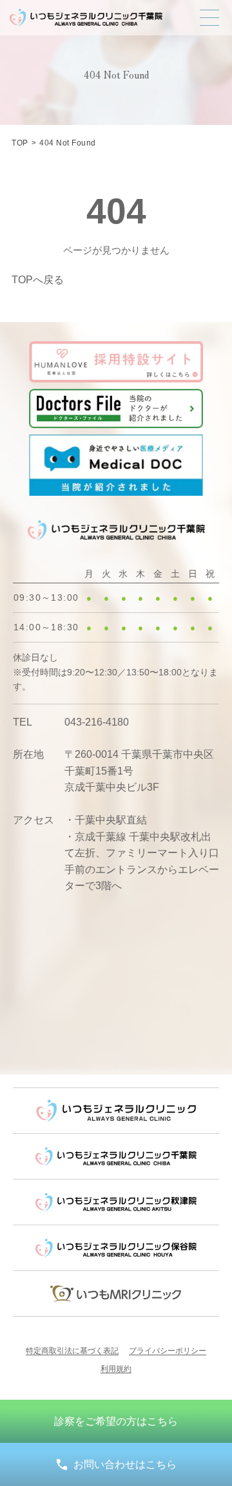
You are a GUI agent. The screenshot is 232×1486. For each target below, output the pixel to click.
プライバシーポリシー (167, 1350)
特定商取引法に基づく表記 (72, 1350)
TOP (20, 142)
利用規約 (116, 1368)
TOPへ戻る (38, 279)
